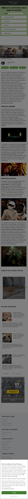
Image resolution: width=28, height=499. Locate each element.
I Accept (14, 492)
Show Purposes (14, 496)
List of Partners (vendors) (8, 488)
